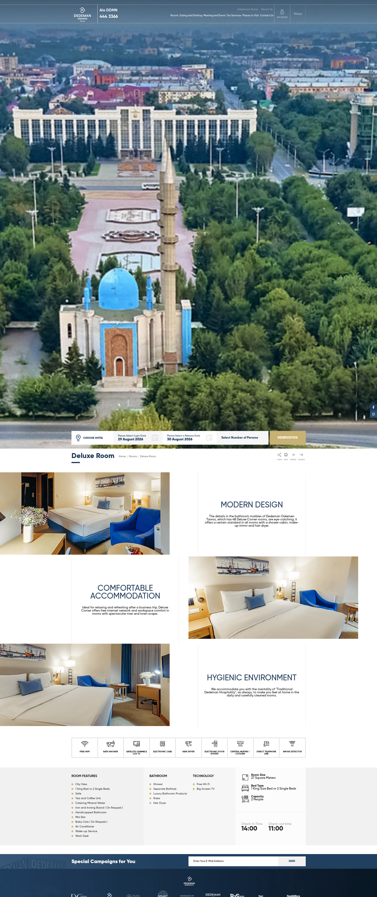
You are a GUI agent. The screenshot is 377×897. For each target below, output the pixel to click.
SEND (292, 861)
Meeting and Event (214, 15)
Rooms (174, 15)
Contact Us (267, 15)
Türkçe (298, 14)
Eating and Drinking (191, 15)
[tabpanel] (188, 224)
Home (122, 456)
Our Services (234, 15)
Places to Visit (250, 15)
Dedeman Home (247, 9)
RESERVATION (288, 437)
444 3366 (109, 17)
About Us (267, 9)
